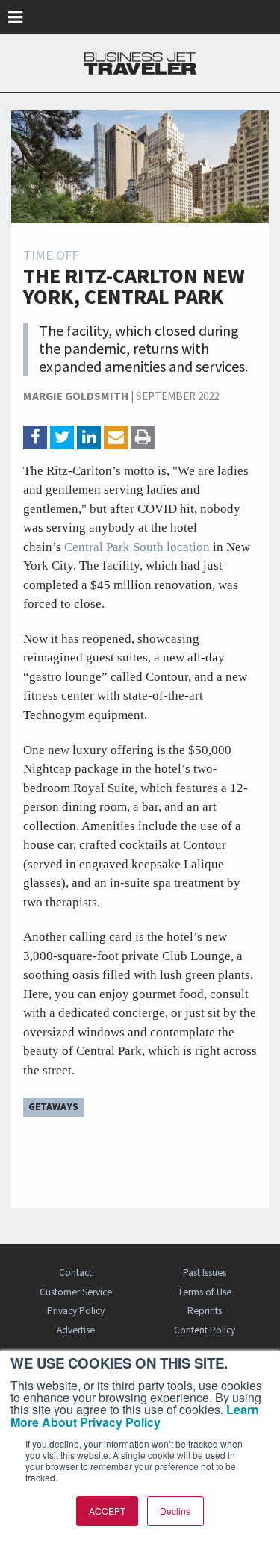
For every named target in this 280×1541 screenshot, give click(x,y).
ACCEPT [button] (107, 1510)
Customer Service (76, 1292)
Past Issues (204, 1273)
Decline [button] (175, 1510)
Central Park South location (137, 547)
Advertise (76, 1330)
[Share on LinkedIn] (89, 437)
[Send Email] (116, 437)
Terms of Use (204, 1292)
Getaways (53, 1107)
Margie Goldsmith (75, 397)
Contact (75, 1273)
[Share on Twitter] (62, 437)
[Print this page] (143, 437)
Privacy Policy (76, 1311)
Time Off (50, 255)
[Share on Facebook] (35, 437)
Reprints (204, 1311)
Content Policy (204, 1330)
